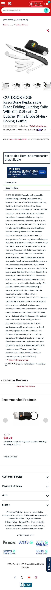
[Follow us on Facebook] (15, 577)
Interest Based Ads (16, 518)
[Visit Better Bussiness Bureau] (25, 585)
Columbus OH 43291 (18, 139)
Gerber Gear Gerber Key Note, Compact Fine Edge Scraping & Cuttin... (25, 443)
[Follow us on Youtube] (29, 577)
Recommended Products (18, 400)
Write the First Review (38, 126)
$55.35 (8, 437)
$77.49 (7, 435)
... (10, 25)
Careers (27, 512)
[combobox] (25, 10)
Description (11, 182)
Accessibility (38, 512)
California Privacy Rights (12, 515)
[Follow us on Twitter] (22, 577)
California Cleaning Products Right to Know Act (24, 525)
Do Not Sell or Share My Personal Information (24, 528)
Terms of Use (24, 522)
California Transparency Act (35, 515)
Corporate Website (14, 512)
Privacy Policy (11, 522)
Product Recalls (37, 522)
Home (5, 25)
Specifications (12, 188)
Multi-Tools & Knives (21, 25)
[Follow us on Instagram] (36, 577)
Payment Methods (33, 518)
